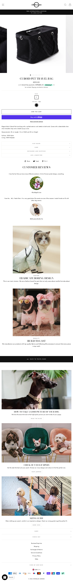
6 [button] (38, 75)
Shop (36, 531)
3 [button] (33, 75)
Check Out (36, 537)
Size (36, 94)
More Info (36, 525)
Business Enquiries (36, 543)
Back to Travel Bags (38, 359)
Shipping (34, 87)
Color (36, 101)
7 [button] (39, 75)
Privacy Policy (37, 556)
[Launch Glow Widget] (5, 577)
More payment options (36, 121)
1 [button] (30, 75)
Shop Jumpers (36, 471)
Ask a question (36, 155)
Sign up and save (36, 565)
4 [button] (35, 75)
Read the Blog (36, 418)
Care (36, 147)
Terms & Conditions (36, 553)
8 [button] (41, 75)
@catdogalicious (36, 192)
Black (36, 105)
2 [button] (32, 75)
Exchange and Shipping (36, 151)
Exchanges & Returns (36, 549)
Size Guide (37, 143)
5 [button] (36, 75)
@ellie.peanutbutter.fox (36, 219)
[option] (36, 12)
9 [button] (42, 75)
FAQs (36, 559)
